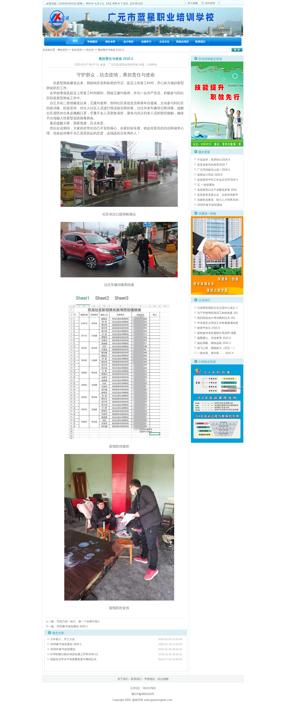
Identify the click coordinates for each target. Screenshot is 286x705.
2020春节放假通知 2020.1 (65, 644)
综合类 (90, 49)
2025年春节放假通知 (62, 649)
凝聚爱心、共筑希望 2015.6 (214, 338)
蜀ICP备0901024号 (142, 694)
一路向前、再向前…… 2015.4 (215, 353)
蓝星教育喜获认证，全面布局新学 (217, 194)
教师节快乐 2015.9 (208, 327)
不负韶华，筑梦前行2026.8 (213, 159)
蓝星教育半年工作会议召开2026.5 (217, 179)
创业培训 (77, 49)
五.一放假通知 (205, 184)
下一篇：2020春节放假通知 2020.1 (67, 626)
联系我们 (136, 679)
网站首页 (63, 49)
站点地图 (163, 679)
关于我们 (122, 679)
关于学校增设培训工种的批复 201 (217, 312)
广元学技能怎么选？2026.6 (213, 169)
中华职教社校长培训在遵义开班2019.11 (74, 654)
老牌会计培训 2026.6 (210, 174)
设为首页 (210, 3)
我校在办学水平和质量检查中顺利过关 (73, 659)
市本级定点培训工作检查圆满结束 (217, 322)
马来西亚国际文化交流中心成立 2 (217, 307)
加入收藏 (193, 3)
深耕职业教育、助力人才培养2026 (217, 199)
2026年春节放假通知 (209, 204)
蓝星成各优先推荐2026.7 (212, 164)
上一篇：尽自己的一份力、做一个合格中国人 (73, 621)
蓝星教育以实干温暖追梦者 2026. (217, 189)
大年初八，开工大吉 (62, 639)
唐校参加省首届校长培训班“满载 (216, 332)
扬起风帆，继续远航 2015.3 (214, 343)
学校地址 (149, 679)
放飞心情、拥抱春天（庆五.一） (216, 348)
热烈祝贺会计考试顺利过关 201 (216, 317)
